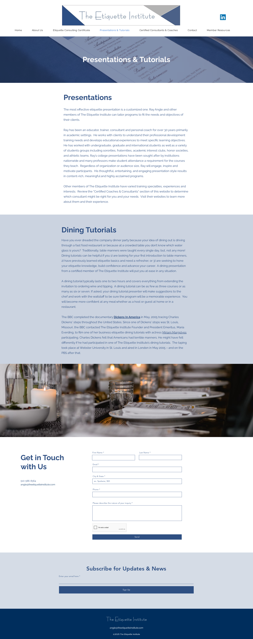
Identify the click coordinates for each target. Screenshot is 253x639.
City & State (98, 476)
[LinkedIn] (223, 17)
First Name (97, 453)
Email (95, 464)
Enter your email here (69, 576)
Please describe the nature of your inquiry (112, 503)
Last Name (144, 453)
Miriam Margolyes (174, 332)
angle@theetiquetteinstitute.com (38, 484)
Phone (96, 489)
